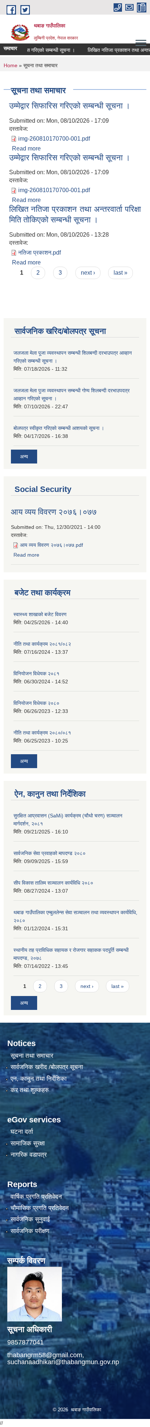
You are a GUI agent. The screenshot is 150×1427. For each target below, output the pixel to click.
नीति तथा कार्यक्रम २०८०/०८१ (42, 733)
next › (88, 273)
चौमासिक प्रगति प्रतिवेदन (40, 1208)
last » (120, 273)
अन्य (24, 456)
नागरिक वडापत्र (29, 1154)
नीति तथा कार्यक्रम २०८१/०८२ (42, 644)
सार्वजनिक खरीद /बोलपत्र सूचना (47, 1067)
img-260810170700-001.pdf (54, 139)
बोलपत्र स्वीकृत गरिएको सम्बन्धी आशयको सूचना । (58, 428)
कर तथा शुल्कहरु (30, 1090)
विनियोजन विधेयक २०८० (36, 703)
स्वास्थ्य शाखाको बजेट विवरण (40, 614)
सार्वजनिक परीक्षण (30, 1231)
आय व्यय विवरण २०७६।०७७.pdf (51, 545)
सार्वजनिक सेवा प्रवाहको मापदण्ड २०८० (49, 853)
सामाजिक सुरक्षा (28, 1143)
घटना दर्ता (22, 1131)
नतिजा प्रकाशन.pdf (39, 252)
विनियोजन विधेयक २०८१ (36, 673)
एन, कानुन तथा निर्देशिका (39, 1078)
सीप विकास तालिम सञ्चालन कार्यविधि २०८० (53, 883)
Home (10, 65)
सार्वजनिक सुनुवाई (30, 1219)
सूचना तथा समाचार (32, 1055)
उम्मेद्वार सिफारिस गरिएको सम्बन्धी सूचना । (69, 105)
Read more (26, 148)
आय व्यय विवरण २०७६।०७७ (54, 511)
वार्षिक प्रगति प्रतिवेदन (36, 1196)
